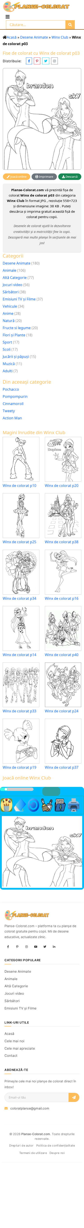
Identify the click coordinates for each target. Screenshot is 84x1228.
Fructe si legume (17, 327)
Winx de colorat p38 (61, 542)
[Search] (70, 24)
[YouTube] (35, 946)
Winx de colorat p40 (61, 655)
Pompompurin (15, 396)
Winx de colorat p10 (19, 486)
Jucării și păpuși (16, 356)
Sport (7, 342)
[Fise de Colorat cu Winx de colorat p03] (42, 118)
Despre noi (57, 1153)
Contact (10, 1055)
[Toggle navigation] (8, 16)
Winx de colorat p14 (19, 655)
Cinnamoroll (13, 403)
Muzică (9, 363)
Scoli (7, 349)
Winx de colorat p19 (19, 767)
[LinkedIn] (54, 946)
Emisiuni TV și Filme (19, 299)
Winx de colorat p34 (19, 598)
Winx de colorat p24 (61, 711)
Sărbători (11, 291)
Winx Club (60, 37)
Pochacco (11, 389)
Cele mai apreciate (19, 1048)
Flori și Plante (14, 335)
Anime (8, 313)
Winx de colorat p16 (61, 598)
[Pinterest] (17, 946)
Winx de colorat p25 (19, 542)
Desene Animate (34, 37)
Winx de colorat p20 (61, 486)
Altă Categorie (15, 277)
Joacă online (18, 177)
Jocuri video (12, 284)
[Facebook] (8, 946)
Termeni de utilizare (33, 1153)
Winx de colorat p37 (61, 767)
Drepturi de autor (21, 1145)
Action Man (12, 418)
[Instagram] (26, 946)
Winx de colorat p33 (19, 711)
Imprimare (45, 177)
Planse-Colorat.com (35, 1134)
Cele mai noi (14, 1041)
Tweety (9, 410)
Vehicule (10, 306)
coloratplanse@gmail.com (29, 1108)
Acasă (12, 37)
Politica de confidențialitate (55, 1145)
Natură (9, 320)
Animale (9, 270)
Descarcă (71, 177)
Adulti (8, 370)
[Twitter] (44, 946)
